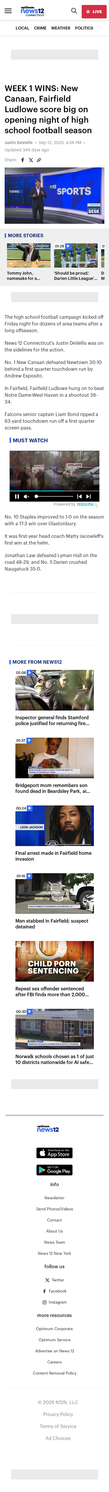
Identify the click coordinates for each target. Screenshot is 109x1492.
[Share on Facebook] (22, 160)
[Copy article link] (39, 160)
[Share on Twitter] (30, 160)
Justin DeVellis (19, 143)
